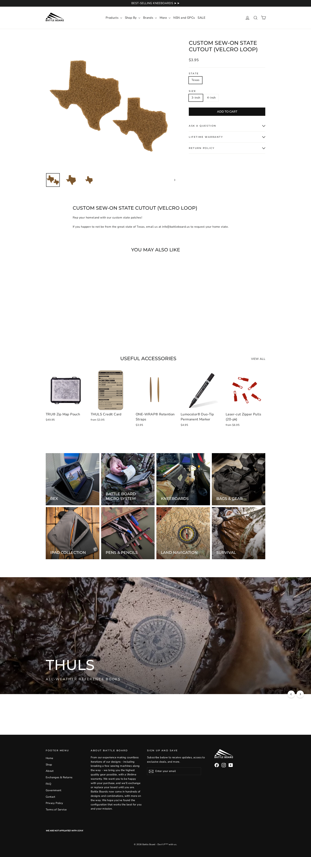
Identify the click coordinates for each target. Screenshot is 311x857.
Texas (195, 80)
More (164, 18)
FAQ (48, 784)
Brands (148, 18)
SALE (201, 18)
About (49, 771)
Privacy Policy (54, 803)
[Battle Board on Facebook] (217, 765)
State (194, 73)
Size (192, 91)
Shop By (131, 18)
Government (53, 790)
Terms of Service (56, 809)
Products (112, 18)
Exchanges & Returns (59, 777)
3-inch (195, 98)
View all (258, 359)
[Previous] (291, 694)
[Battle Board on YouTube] (231, 765)
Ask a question (202, 125)
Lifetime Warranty (206, 137)
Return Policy (201, 148)
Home (49, 758)
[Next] (300, 694)
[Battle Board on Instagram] (224, 765)
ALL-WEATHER (113, 678)
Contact (50, 797)
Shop (49, 764)
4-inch (211, 98)
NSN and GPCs (184, 18)
